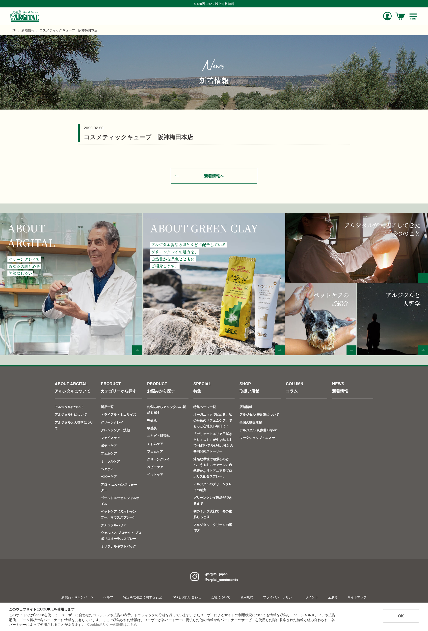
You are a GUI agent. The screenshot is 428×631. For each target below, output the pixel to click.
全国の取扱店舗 (251, 422)
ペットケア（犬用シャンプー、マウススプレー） (118, 514)
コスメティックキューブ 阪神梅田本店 (69, 30)
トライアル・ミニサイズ (118, 414)
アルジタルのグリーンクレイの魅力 (212, 486)
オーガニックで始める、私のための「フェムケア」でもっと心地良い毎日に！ (212, 420)
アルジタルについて (69, 406)
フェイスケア (110, 437)
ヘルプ (108, 597)
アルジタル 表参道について (259, 414)
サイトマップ (357, 597)
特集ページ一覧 (204, 406)
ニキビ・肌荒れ (158, 435)
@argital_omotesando (221, 579)
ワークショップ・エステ (257, 437)
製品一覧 (107, 406)
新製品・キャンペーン (77, 597)
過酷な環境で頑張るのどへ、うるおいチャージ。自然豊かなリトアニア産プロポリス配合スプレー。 (212, 467)
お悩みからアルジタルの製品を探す (166, 409)
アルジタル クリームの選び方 (212, 527)
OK (401, 616)
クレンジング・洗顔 (115, 430)
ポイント (311, 597)
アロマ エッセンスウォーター (119, 487)
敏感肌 (152, 428)
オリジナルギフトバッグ (118, 546)
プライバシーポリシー (279, 597)
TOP (13, 30)
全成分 (333, 597)
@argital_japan (216, 573)
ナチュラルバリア (114, 524)
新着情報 (28, 30)
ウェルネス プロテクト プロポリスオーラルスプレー (121, 535)
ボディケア (109, 445)
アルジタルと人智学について (74, 425)
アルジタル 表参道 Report (258, 430)
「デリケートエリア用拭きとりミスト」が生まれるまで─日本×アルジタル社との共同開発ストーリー (213, 442)
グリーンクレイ (112, 422)
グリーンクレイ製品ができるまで (212, 500)
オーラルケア (110, 461)
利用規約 (246, 597)
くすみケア (155, 443)
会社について (220, 597)
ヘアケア (107, 468)
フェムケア (109, 453)
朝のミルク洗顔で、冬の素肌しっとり (212, 514)
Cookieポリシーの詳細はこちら (112, 624)
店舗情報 (246, 406)
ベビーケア (109, 476)
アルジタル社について (71, 414)
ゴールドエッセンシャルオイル (120, 500)
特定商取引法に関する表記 (142, 597)
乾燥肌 (152, 420)
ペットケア (155, 474)
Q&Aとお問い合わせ (186, 597)
